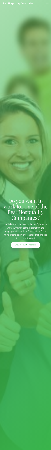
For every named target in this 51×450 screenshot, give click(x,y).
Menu (47, 4)
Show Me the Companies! (25, 245)
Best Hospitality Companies (18, 3)
